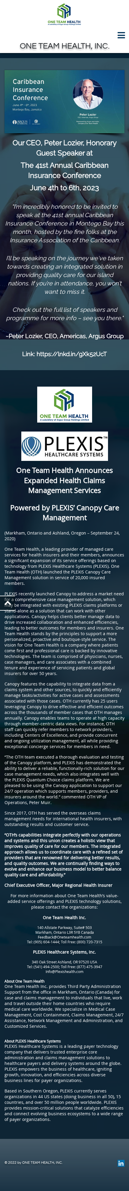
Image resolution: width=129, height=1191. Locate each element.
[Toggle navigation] (64, 35)
